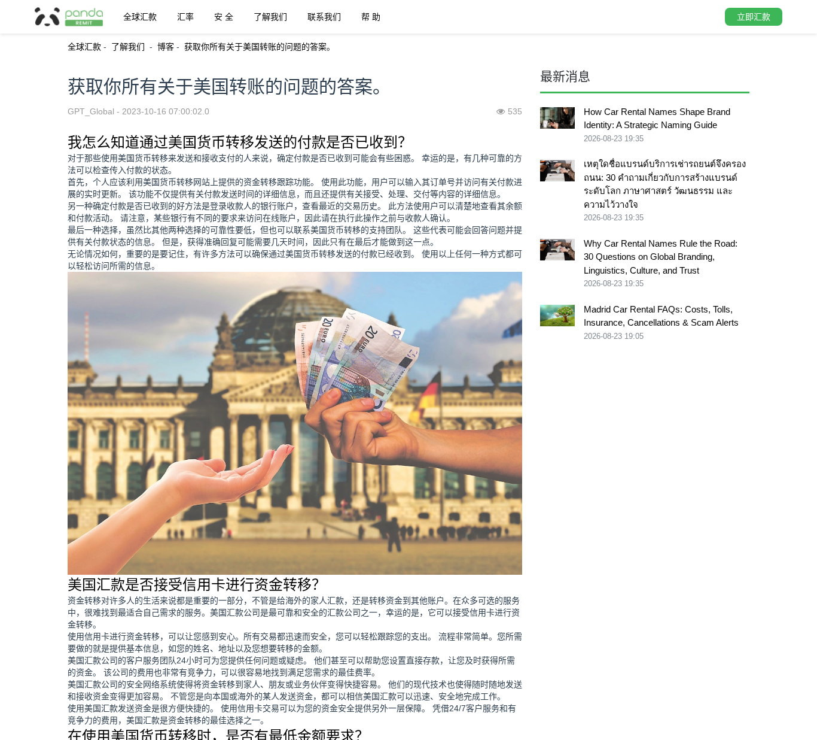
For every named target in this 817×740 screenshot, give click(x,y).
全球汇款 (140, 17)
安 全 (223, 17)
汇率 (185, 17)
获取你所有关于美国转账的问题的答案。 (259, 46)
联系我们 (324, 17)
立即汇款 (753, 17)
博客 (165, 46)
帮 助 (370, 17)
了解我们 (270, 17)
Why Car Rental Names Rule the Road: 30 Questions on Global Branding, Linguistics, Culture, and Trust (660, 256)
